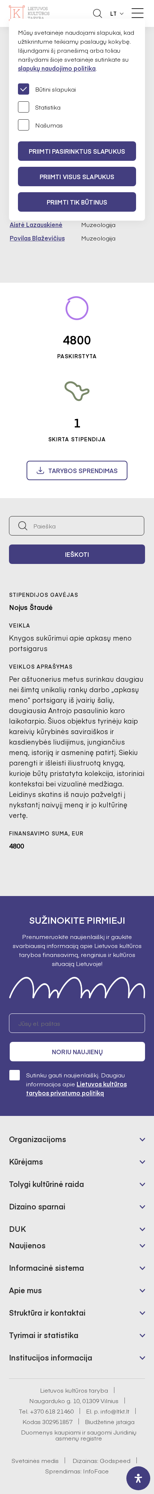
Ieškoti (77, 554)
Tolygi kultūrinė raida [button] (46, 1184)
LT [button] (113, 13)
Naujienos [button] (27, 1245)
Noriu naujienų (77, 1051)
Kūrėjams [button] (26, 1161)
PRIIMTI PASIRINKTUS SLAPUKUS (77, 151)
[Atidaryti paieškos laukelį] (97, 13)
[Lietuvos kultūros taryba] (29, 13)
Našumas (49, 125)
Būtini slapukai (55, 89)
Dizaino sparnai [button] (37, 1206)
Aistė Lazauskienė (36, 224)
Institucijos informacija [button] (50, 1357)
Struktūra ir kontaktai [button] (47, 1312)
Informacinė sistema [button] (46, 1268)
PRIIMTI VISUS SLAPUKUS (77, 176)
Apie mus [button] (25, 1290)
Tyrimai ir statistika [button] (43, 1335)
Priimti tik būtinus (77, 202)
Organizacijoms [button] (37, 1139)
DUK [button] (17, 1229)
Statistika (48, 107)
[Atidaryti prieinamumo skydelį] (138, 1478)
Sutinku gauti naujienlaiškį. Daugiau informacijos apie (76, 1084)
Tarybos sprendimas (83, 470)
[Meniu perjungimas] (137, 13)
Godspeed (115, 1460)
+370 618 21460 (52, 1411)
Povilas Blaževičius (37, 238)
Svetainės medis (35, 1460)
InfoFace (96, 1471)
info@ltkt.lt (115, 1411)
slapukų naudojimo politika (57, 68)
